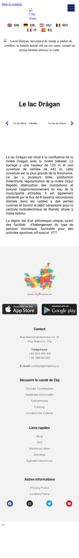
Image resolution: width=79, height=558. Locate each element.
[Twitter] (49, 503)
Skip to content (12, 4)
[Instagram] (30, 503)
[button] (71, 8)
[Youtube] (69, 503)
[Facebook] (10, 503)
